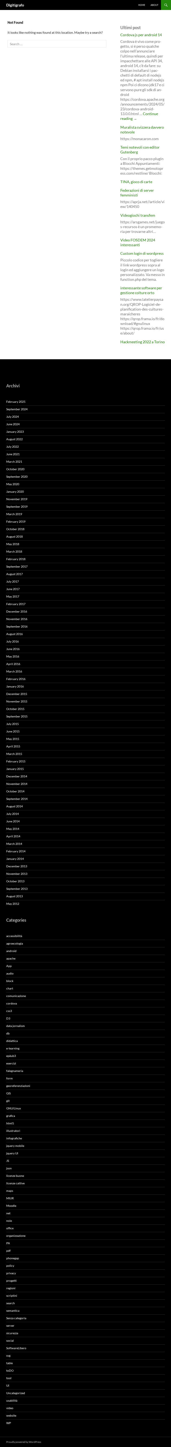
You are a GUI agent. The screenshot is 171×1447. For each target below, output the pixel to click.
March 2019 (14, 514)
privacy (11, 1273)
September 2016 (17, 626)
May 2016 (12, 656)
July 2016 (12, 641)
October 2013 (15, 881)
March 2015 (14, 754)
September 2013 (17, 888)
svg (8, 1355)
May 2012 (12, 903)
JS (7, 1160)
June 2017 (13, 589)
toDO (10, 1370)
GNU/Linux (13, 1108)
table (9, 1363)
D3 (8, 1018)
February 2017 (15, 604)
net (8, 1213)
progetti (11, 1280)
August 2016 (14, 634)
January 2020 (15, 491)
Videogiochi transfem (137, 215)
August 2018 (14, 536)
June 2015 (13, 731)
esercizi (11, 1063)
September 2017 (17, 566)
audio (10, 973)
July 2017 (12, 581)
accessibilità (14, 936)
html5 (10, 1123)
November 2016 (16, 619)
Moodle (11, 1205)
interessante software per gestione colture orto (141, 290)
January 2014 (15, 858)
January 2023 (15, 431)
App (9, 966)
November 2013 (16, 873)
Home (141, 5)
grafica (10, 1116)
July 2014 (12, 813)
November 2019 (16, 499)
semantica (12, 1310)
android (11, 951)
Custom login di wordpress (142, 253)
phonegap (12, 1258)
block (9, 981)
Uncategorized (15, 1393)
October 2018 (15, 529)
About (154, 5)
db (8, 1033)
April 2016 (13, 664)
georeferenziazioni (18, 1086)
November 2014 (16, 784)
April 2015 (13, 746)
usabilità (11, 1400)
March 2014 (14, 843)
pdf (8, 1250)
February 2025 (15, 401)
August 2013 (14, 896)
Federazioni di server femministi (137, 192)
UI (7, 1385)
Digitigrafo (15, 5)
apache (10, 958)
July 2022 (12, 446)
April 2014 (13, 836)
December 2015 (16, 694)
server (10, 1325)
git (8, 1101)
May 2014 (12, 828)
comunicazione (16, 996)
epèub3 (11, 1056)
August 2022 (14, 439)
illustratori (13, 1130)
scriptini (11, 1295)
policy (10, 1265)
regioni (10, 1288)
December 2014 (16, 776)
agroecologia (14, 943)
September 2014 (17, 799)
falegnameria (14, 1071)
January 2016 (15, 686)
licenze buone (15, 1175)
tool (8, 1378)
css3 (9, 1011)
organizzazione (15, 1235)
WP (8, 1423)
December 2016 (16, 611)
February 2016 (15, 679)
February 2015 (15, 761)
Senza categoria (16, 1318)
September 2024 (17, 409)
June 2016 (13, 649)
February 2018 (15, 559)
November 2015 (16, 701)
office (10, 1228)
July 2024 (12, 416)
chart (9, 988)
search (10, 1303)
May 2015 (12, 739)
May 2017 (12, 596)
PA (8, 1243)
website (11, 1415)
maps (9, 1190)
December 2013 (16, 866)
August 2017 (14, 574)
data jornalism (15, 1026)
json (9, 1168)
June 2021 (13, 454)
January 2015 (15, 769)
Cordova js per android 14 (141, 34)
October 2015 (15, 709)
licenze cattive (15, 1183)
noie (9, 1220)
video (9, 1408)
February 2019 (15, 521)
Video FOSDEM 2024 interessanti (137, 242)
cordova (11, 1003)
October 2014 (15, 791)
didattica (12, 1041)
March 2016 (14, 671)
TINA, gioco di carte (136, 181)
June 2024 (13, 424)
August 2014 (14, 806)
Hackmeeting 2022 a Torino (142, 341)
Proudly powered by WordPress (23, 1441)
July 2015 (12, 724)
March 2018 (14, 551)
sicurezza (12, 1333)
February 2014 (15, 851)
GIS (8, 1093)
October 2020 (15, 469)
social (10, 1340)
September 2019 (17, 506)
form (9, 1078)
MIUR (10, 1198)
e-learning (12, 1048)
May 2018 (12, 544)
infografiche (14, 1138)
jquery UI (12, 1153)
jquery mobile (15, 1145)
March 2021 (14, 461)
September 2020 (17, 476)
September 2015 (17, 716)
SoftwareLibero (16, 1348)
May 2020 (12, 484)
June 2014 (13, 821)
